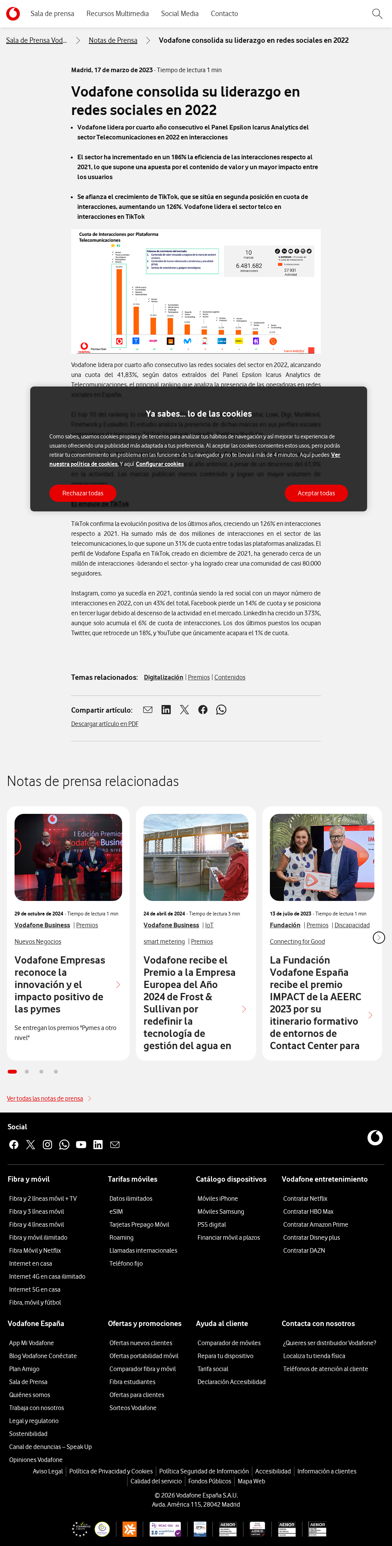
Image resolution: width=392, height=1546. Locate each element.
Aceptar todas (316, 493)
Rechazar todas (82, 493)
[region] (198, 448)
